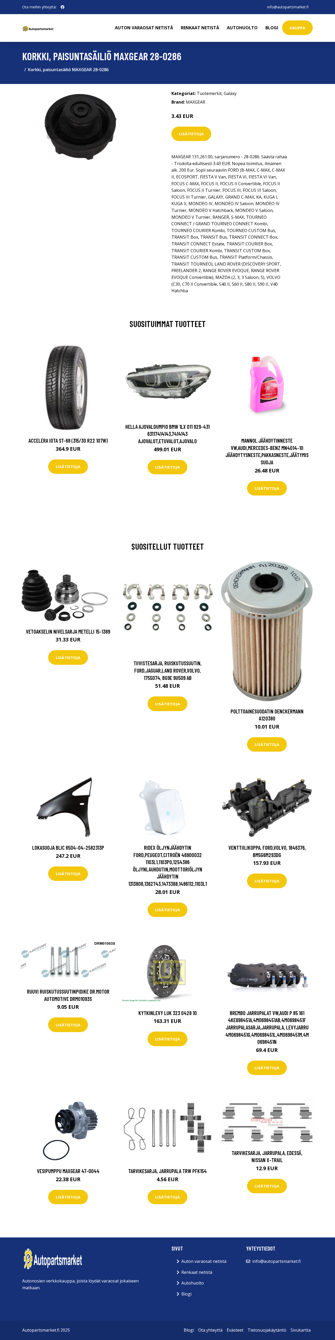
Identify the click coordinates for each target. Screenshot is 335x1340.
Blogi (271, 28)
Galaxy (230, 93)
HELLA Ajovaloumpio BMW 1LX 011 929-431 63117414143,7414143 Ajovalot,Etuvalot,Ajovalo (167, 433)
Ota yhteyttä (210, 1330)
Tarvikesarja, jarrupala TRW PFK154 (167, 1171)
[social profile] (62, 7)
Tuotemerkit (209, 93)
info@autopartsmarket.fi (288, 6)
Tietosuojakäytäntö (267, 1330)
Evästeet (235, 1330)
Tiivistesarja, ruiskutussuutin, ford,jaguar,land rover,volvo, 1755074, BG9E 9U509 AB (167, 670)
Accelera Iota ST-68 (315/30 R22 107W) (68, 440)
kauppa (297, 27)
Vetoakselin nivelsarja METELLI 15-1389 (68, 631)
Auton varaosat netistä (144, 28)
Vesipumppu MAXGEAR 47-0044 (68, 1171)
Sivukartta (301, 1330)
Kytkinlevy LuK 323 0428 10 (167, 1013)
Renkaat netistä (200, 28)
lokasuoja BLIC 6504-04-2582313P (68, 847)
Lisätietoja (191, 133)
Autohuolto (242, 28)
